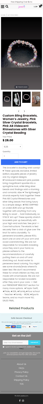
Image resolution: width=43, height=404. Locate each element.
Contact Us (21, 376)
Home (3, 15)
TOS (22, 383)
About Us (21, 364)
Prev (18, 111)
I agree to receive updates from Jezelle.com (22, 347)
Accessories (13, 15)
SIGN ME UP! (34, 342)
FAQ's (21, 368)
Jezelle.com (24, 396)
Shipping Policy (21, 379)
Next (24, 111)
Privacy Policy (21, 372)
